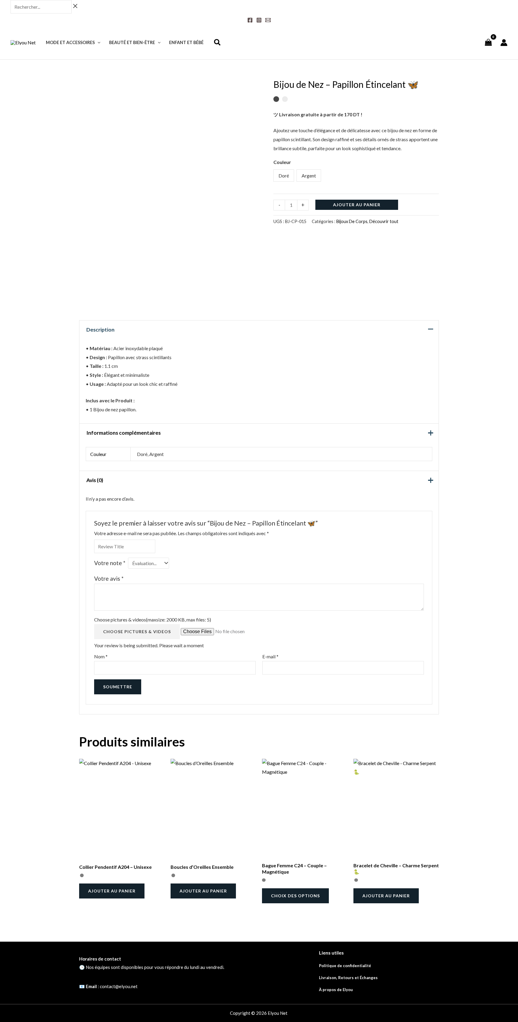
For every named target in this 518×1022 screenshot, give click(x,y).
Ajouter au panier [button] (111, 890)
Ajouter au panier (356, 204)
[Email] (268, 20)
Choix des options (295, 895)
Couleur (282, 162)
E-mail (270, 656)
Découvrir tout (383, 221)
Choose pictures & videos (137, 631)
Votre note (109, 562)
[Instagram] (259, 20)
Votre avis (109, 578)
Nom (101, 656)
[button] (97, 42)
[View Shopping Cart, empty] (488, 42)
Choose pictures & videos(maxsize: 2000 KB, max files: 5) (152, 619)
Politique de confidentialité (345, 965)
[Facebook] (250, 20)
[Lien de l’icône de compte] (504, 42)
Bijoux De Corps (352, 221)
